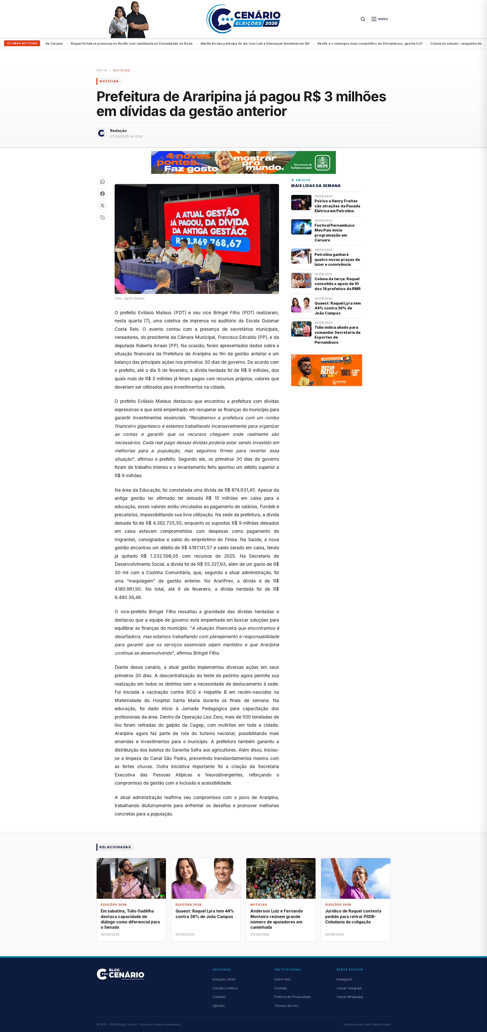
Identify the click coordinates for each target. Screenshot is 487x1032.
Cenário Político (225, 988)
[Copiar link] (102, 217)
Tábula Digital (381, 1024)
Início (102, 70)
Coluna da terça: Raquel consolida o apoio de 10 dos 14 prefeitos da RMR (338, 284)
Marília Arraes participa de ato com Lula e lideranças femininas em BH (231, 43)
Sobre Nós (282, 979)
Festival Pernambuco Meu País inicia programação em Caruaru (335, 232)
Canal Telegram (349, 988)
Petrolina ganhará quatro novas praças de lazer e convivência (337, 259)
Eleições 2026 (224, 979)
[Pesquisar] (363, 19)
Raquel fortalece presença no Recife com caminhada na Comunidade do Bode (108, 43)
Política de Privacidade (292, 997)
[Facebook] (102, 193)
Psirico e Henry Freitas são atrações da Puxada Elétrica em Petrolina (337, 206)
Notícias (121, 70)
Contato (280, 988)
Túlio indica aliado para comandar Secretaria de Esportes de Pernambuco (337, 334)
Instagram (344, 979)
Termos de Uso (286, 1006)
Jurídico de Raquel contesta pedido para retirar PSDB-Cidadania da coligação (353, 916)
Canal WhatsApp (350, 997)
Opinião (219, 1006)
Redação (118, 130)
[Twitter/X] (102, 205)
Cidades (219, 997)
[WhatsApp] (102, 182)
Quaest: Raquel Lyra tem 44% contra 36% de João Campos (338, 308)
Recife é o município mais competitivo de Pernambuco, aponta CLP (346, 43)
